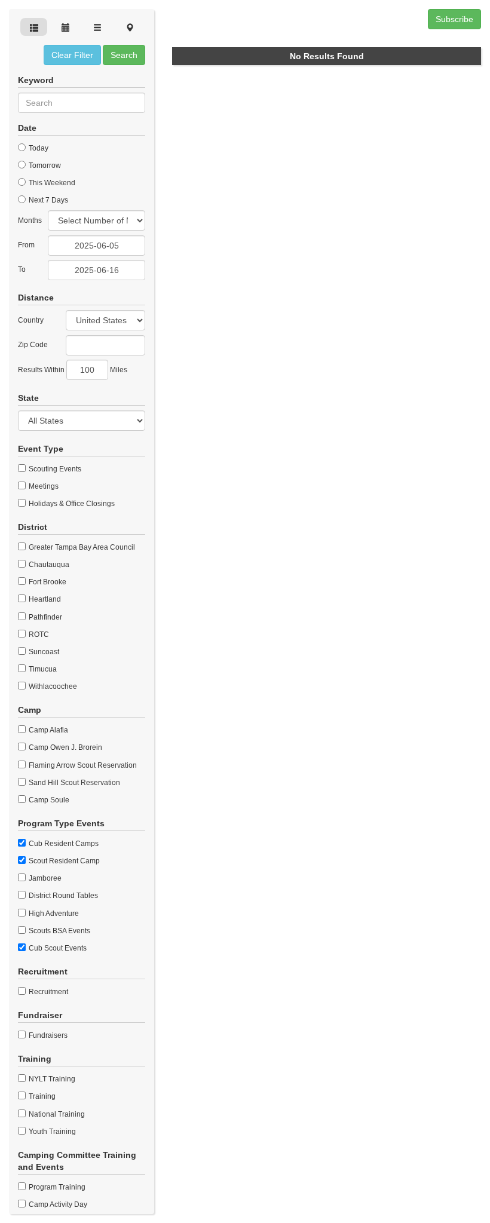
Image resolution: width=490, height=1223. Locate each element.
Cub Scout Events (57, 948)
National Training (56, 1114)
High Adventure (53, 913)
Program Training (56, 1187)
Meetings (43, 486)
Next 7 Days (47, 200)
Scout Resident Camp (63, 861)
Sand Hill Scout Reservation (73, 782)
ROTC (38, 634)
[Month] (65, 27)
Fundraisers (47, 1035)
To (22, 269)
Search (124, 55)
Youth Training (51, 1131)
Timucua (42, 669)
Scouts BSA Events (58, 931)
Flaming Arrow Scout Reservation (82, 765)
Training (41, 1096)
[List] (97, 27)
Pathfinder (44, 617)
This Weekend (51, 183)
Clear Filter (72, 55)
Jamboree (44, 878)
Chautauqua (48, 564)
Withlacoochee (52, 686)
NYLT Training (51, 1079)
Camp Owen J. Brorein (64, 747)
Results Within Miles (72, 370)
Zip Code (33, 345)
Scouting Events (54, 469)
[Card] (33, 27)
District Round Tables (62, 895)
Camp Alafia (47, 730)
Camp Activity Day (57, 1204)
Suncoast (43, 652)
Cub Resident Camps (63, 843)
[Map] (129, 27)
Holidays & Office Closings (71, 503)
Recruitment (47, 992)
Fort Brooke (46, 582)
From (26, 245)
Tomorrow (44, 165)
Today (37, 148)
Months (30, 220)
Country (31, 320)
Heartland (44, 599)
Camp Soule (48, 800)
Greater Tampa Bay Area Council (81, 547)
